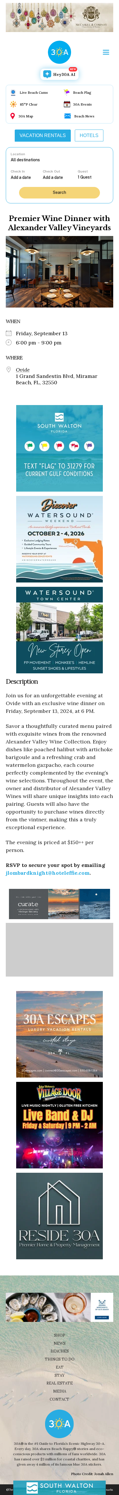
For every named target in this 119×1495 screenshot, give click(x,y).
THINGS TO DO (60, 1359)
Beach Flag (82, 92)
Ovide (23, 370)
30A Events (82, 104)
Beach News (84, 116)
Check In (18, 171)
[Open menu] (106, 52)
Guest (83, 171)
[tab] (43, 136)
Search (59, 192)
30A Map (25, 116)
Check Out (51, 171)
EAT (60, 1367)
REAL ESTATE (60, 1383)
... (27, 177)
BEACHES (60, 1351)
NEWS (60, 1343)
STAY (60, 1375)
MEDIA (59, 1391)
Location (18, 154)
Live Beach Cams (34, 92)
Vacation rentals (43, 135)
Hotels (89, 135)
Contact (59, 1399)
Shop (59, 1335)
